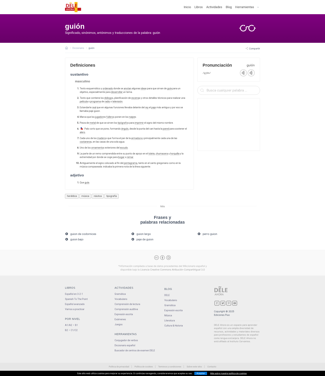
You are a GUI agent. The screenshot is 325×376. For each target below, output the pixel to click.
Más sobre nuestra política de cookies (228, 373)
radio (107, 101)
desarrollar (117, 92)
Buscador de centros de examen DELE (135, 350)
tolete (151, 153)
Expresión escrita (124, 314)
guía (169, 88)
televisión (117, 101)
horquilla (174, 153)
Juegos (119, 324)
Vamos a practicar (74, 309)
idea (143, 88)
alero (82, 132)
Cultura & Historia (173, 325)
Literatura (169, 320)
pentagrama (130, 163)
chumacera (162, 153)
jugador (99, 117)
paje (153, 107)
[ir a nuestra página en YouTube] (235, 303)
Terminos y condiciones (169, 366)
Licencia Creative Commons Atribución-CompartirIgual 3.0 (172, 269)
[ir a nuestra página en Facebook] (217, 303)
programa (95, 101)
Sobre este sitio (194, 366)
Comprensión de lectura (127, 304)
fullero (109, 117)
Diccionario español (125, 345)
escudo (124, 147)
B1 (76, 325)
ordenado (108, 88)
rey (146, 107)
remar (130, 157)
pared (166, 128)
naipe (132, 117)
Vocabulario (121, 299)
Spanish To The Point (76, 299)
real (94, 107)
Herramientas (244, 7)
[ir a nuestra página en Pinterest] (229, 303)
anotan (127, 88)
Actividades (214, 7)
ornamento (97, 147)
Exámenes (120, 319)
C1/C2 (74, 330)
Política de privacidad (119, 366)
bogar (121, 157)
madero (101, 138)
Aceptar (201, 373)
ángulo (124, 128)
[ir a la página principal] (73, 7)
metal (93, 122)
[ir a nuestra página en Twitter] (223, 303)
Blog (229, 7)
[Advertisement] (229, 124)
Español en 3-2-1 (74, 294)
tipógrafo (123, 122)
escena (135, 98)
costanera (85, 141)
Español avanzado (75, 304)
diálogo (108, 98)
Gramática (120, 294)
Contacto (211, 366)
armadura (136, 138)
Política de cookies (144, 366)
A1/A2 (68, 325)
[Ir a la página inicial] (67, 48)
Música (168, 315)
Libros (198, 7)
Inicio (187, 7)
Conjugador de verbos (126, 340)
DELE (167, 295)
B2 (66, 330)
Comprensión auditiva (126, 309)
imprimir (139, 122)
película (84, 101)
